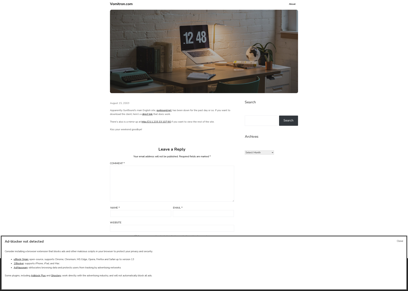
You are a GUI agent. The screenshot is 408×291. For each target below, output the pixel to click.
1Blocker (19, 263)
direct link (147, 114)
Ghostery (56, 275)
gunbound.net (164, 110)
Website (115, 222)
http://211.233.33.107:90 (156, 122)
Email (177, 207)
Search (288, 120)
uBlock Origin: (21, 259)
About (292, 4)
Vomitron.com (121, 4)
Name (115, 207)
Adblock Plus (38, 275)
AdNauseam (21, 267)
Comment (117, 163)
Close (400, 241)
